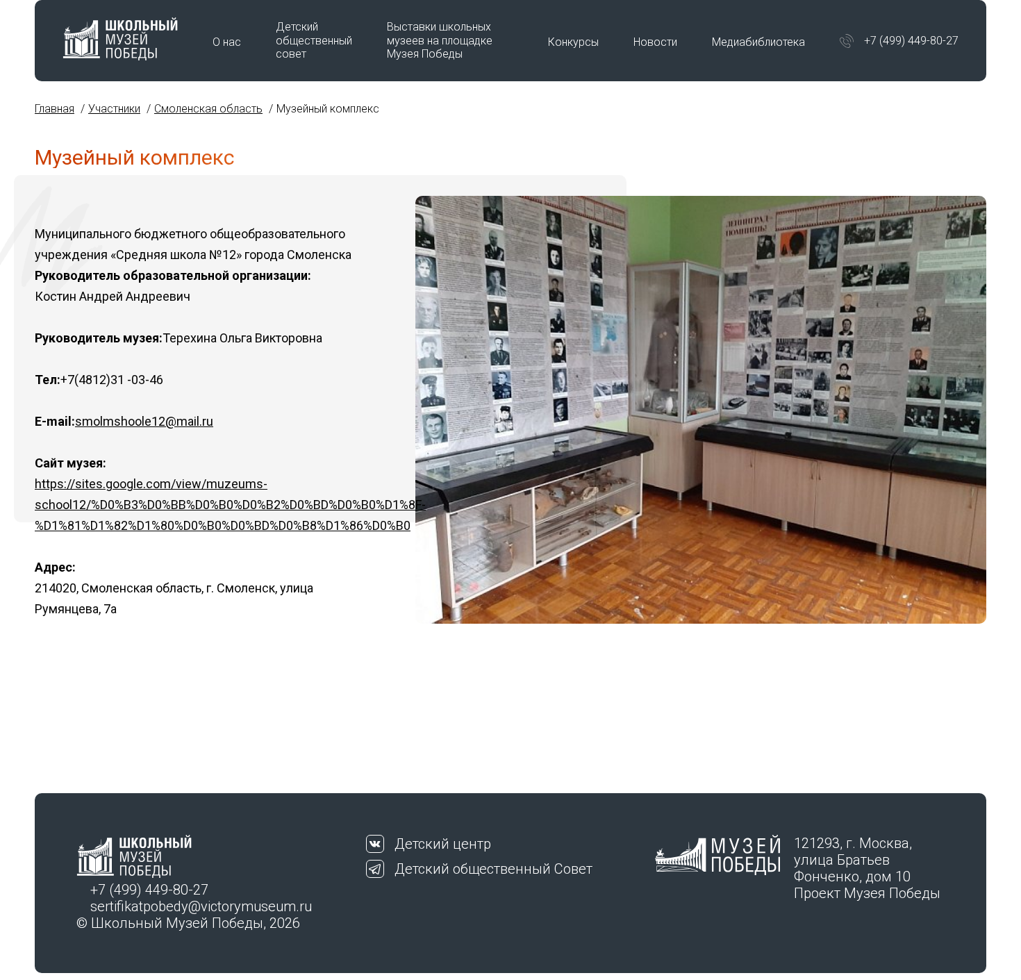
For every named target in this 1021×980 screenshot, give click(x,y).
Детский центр (443, 844)
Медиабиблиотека (758, 42)
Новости (655, 42)
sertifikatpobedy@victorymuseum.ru (201, 906)
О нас (227, 42)
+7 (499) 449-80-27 (911, 40)
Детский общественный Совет (493, 869)
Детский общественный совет (314, 40)
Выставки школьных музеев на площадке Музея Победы (439, 40)
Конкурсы (573, 42)
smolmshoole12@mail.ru (144, 421)
